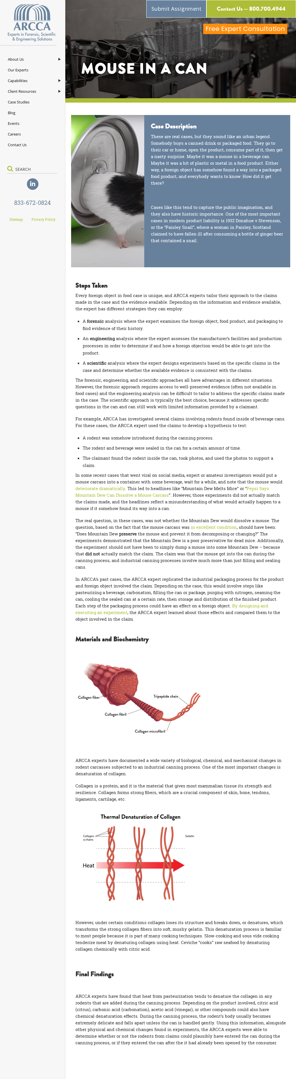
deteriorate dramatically (100, 488)
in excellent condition (214, 527)
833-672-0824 (32, 202)
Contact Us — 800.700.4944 (251, 9)
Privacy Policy (44, 219)
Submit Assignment (176, 8)
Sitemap (16, 219)
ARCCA (32, 23)
